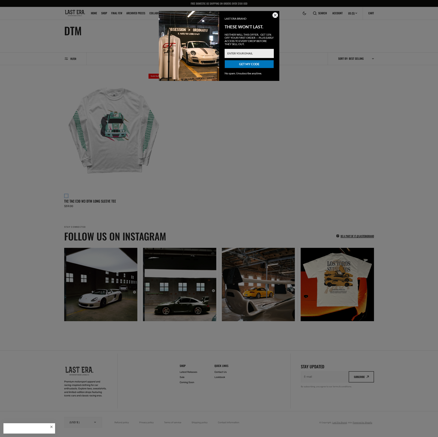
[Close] (51, 427)
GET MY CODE (249, 64)
